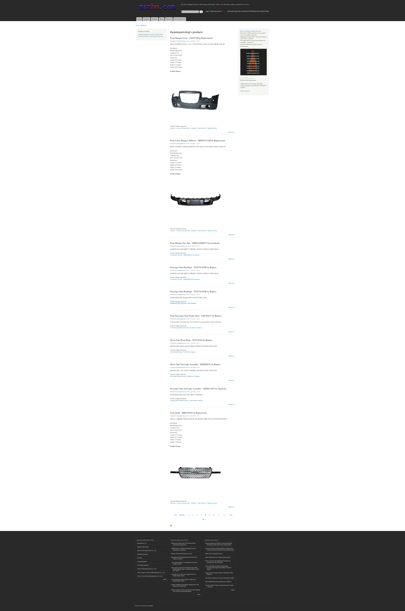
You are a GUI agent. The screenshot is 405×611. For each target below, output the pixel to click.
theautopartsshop (181, 41)
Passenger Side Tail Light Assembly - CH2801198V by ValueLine (198, 388)
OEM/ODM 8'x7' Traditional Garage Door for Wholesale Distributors (183, 549)
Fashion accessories (149, 34)
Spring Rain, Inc (141, 543)
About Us (169, 19)
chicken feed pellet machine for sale (181, 553)
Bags (161, 34)
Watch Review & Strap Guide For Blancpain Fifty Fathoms (219, 573)
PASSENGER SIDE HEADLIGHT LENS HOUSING (183, 303)
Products (154, 19)
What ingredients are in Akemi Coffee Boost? (218, 557)
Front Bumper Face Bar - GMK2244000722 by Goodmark (194, 243)
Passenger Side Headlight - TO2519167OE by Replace (193, 267)
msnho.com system (147, 605)
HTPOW (139, 558)
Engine (154, 36)
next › (231, 515)
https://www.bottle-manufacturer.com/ (250, 31)
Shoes (157, 34)
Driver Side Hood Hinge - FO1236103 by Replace (191, 340)
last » (204, 519)
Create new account (216, 11)
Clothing (140, 34)
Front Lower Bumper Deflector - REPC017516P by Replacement (197, 140)
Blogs (161, 19)
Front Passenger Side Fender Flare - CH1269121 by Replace (195, 315)
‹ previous (181, 515)
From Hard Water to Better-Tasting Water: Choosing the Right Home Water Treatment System (218, 567)
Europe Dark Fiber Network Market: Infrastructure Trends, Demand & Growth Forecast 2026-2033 (219, 549)
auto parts (172, 128)
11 (219, 515)
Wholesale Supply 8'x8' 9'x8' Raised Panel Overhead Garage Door (183, 544)
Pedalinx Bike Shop (142, 547)
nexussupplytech (142, 561)
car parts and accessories (183, 128)
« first (175, 515)
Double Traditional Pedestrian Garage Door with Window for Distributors (185, 585)
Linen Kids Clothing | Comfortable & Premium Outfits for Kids (184, 563)
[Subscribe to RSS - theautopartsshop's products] (171, 525)
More (164, 579)
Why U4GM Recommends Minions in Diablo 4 (218, 581)
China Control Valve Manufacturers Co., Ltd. (149, 576)
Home (139, 19)
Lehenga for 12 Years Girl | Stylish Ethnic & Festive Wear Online (183, 575)
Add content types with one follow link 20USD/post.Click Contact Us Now (248, 11)
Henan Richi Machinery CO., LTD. (147, 550)
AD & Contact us (245, 91)
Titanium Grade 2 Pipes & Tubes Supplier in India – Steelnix (219, 586)
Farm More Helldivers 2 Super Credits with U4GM (219, 578)
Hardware (141, 36)
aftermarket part (202, 128)
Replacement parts (212, 128)
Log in (207, 11)
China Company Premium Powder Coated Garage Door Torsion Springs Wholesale (185, 590)
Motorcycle (147, 36)
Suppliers (146, 19)
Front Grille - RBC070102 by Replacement (188, 412)
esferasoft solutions (142, 554)
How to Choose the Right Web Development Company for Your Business (218, 561)
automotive (194, 128)
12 (224, 515)
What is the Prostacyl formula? (214, 553)
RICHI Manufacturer (143, 565)
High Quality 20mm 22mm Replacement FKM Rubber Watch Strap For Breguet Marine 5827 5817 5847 (185, 569)
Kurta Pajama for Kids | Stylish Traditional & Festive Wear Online (183, 580)
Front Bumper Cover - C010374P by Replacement (191, 38)
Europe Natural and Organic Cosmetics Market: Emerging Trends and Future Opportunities (218, 544)
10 (214, 515)
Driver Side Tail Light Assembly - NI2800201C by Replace (195, 364)
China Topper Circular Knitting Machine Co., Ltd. (151, 572)
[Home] (156, 7)
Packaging (160, 36)
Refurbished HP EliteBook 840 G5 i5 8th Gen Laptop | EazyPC (184, 558)
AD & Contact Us (179, 19)
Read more (231, 132)
